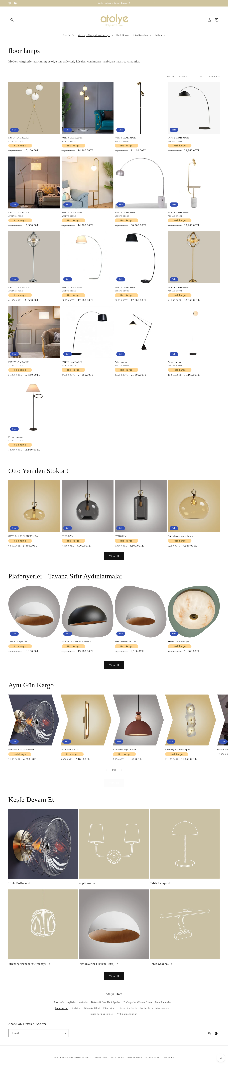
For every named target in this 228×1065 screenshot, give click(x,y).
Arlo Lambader (122, 362)
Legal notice (168, 1057)
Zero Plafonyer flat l (18, 641)
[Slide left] (106, 770)
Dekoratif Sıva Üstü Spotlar (105, 1002)
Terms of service (134, 1057)
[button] (12, 20)
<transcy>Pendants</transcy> (27, 963)
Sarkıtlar (76, 1008)
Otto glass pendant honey (180, 536)
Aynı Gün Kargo (128, 1008)
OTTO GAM (68, 536)
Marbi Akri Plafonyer (178, 641)
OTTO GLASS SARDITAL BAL (23, 536)
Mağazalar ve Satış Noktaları (155, 1008)
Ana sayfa (59, 1002)
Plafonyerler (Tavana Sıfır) (97, 963)
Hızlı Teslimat (17, 883)
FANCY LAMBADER (18, 137)
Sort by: (171, 76)
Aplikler (71, 1002)
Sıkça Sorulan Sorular (101, 1014)
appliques (85, 883)
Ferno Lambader (16, 437)
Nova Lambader (176, 362)
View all (114, 556)
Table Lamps (158, 883)
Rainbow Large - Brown (125, 749)
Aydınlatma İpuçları (127, 1014)
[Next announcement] (155, 3)
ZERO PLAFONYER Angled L (76, 641)
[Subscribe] (64, 1033)
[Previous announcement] (73, 3)
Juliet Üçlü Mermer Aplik (177, 749)
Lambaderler (61, 1008)
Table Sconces (159, 963)
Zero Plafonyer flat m (125, 641)
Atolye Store (67, 1057)
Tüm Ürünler (110, 1008)
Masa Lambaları (163, 1002)
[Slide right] (121, 770)
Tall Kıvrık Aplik (69, 749)
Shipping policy (152, 1057)
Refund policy (101, 1057)
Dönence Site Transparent (21, 749)
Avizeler (83, 1002)
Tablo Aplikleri (92, 1008)
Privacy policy (117, 1057)
